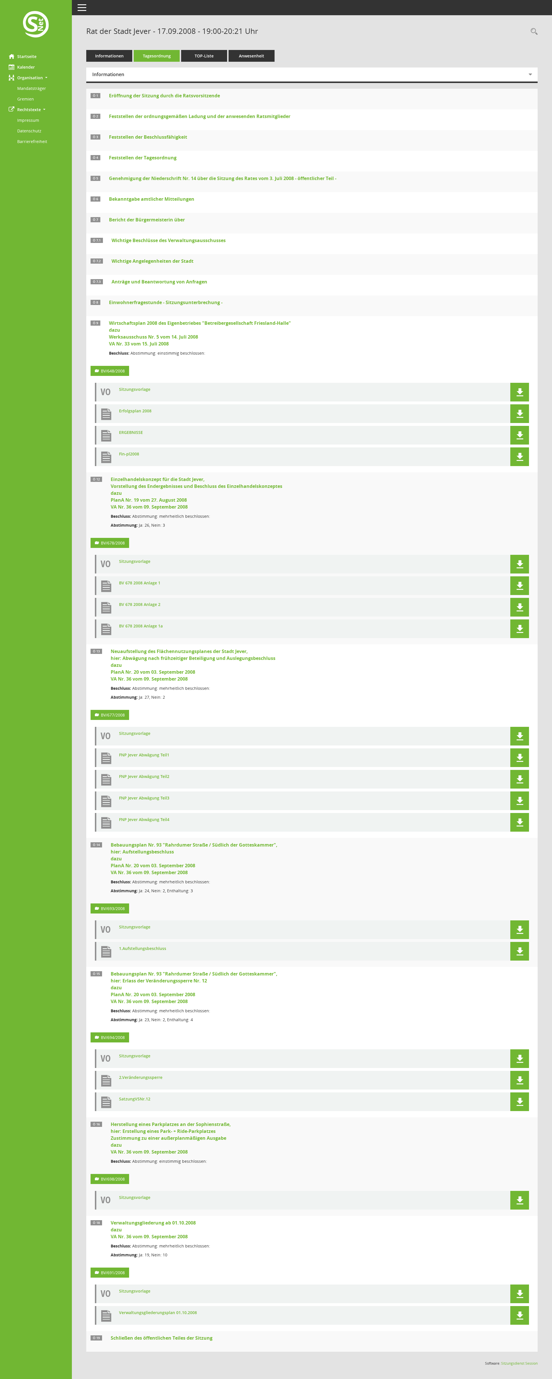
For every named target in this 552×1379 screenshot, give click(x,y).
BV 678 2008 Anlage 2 (139, 604)
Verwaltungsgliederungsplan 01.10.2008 (158, 1312)
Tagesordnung (157, 56)
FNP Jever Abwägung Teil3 (144, 798)
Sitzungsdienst (519, 1363)
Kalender (26, 67)
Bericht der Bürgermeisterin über (147, 220)
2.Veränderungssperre (140, 1077)
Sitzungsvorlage (134, 389)
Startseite (27, 56)
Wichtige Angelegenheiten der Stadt (152, 261)
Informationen (109, 56)
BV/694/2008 (113, 1037)
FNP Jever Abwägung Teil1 (144, 755)
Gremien (25, 99)
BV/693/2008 (113, 908)
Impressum (28, 120)
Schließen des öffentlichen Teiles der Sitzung (161, 1338)
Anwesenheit (251, 56)
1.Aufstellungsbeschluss (142, 948)
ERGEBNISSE (131, 432)
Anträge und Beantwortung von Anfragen (159, 282)
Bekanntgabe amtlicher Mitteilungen (151, 199)
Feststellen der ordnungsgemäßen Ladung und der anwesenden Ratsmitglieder (199, 116)
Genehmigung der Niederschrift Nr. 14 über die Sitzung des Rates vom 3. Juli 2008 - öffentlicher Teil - (222, 178)
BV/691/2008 (113, 1272)
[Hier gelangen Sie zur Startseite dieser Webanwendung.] (36, 25)
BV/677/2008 (113, 715)
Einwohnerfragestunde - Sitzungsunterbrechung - (166, 302)
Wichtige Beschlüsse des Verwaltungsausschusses (169, 240)
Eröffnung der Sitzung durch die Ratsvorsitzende (164, 95)
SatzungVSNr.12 (134, 1099)
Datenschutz (29, 131)
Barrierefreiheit (32, 141)
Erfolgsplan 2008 (135, 411)
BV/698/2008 (113, 1179)
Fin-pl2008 (129, 454)
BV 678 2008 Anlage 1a (141, 626)
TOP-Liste (204, 56)
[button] (36, 77)
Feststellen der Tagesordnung (143, 157)
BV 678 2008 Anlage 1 (139, 583)
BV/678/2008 (113, 543)
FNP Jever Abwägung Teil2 (144, 776)
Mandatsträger (31, 88)
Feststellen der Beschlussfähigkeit (148, 137)
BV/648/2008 (113, 371)
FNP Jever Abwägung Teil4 (144, 819)
